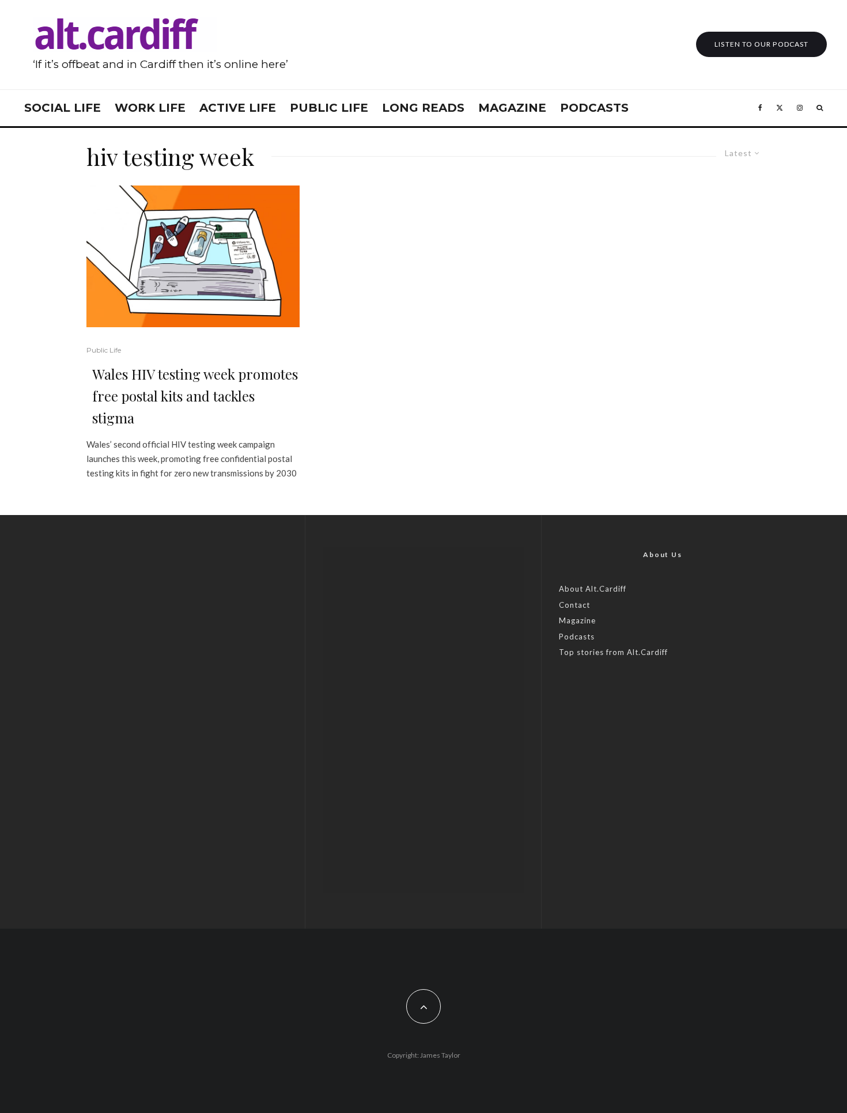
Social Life (62, 108)
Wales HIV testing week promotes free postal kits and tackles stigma (195, 396)
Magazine (512, 108)
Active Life (237, 108)
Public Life (329, 108)
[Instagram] (800, 108)
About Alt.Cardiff (592, 588)
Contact (574, 605)
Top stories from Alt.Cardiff (613, 652)
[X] (779, 108)
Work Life (150, 108)
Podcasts (594, 108)
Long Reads (423, 108)
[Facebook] (760, 108)
